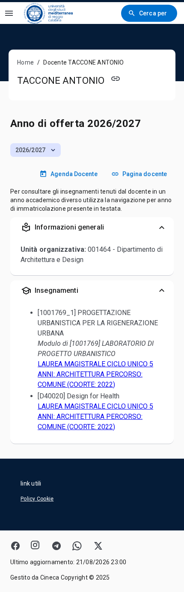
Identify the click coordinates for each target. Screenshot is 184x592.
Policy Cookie (37, 499)
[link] (48, 13)
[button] (35, 150)
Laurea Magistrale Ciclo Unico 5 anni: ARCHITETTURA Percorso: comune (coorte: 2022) (95, 374)
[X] (97, 546)
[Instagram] (36, 546)
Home (25, 62)
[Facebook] (15, 546)
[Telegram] (56, 546)
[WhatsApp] (77, 546)
